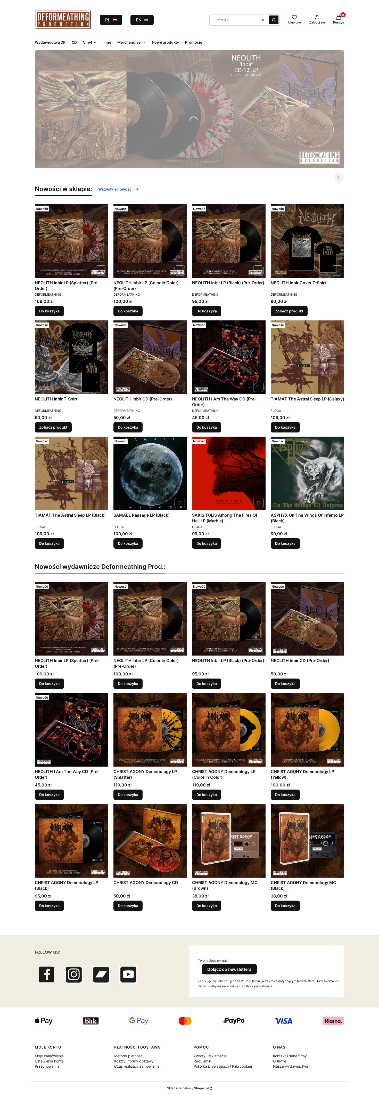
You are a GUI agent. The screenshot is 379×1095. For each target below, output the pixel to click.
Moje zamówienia (49, 1056)
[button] (273, 19)
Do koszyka (49, 311)
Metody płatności (128, 1056)
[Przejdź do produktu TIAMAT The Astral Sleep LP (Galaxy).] (307, 357)
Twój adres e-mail (212, 960)
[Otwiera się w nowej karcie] (46, 974)
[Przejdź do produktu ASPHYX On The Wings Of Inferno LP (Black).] (307, 473)
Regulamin (202, 1061)
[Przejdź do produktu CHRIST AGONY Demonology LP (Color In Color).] (229, 730)
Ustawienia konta (49, 1061)
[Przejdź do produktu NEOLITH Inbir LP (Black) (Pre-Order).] (229, 241)
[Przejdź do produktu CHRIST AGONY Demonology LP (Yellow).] (307, 730)
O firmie (279, 1061)
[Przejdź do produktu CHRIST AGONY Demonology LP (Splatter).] (150, 730)
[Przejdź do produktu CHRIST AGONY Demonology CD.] (150, 841)
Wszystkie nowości (115, 189)
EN (139, 19)
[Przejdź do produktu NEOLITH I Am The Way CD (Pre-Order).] (229, 357)
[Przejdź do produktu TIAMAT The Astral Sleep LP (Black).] (71, 473)
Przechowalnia (47, 1066)
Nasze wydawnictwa (290, 1066)
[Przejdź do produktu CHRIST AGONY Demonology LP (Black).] (71, 841)
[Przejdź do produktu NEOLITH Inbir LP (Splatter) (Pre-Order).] (71, 241)
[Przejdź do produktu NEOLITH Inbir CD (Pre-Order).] (150, 357)
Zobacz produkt (289, 311)
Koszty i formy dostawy (134, 1061)
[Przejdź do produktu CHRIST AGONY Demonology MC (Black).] (307, 841)
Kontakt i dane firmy (290, 1056)
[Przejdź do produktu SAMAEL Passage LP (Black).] (150, 473)
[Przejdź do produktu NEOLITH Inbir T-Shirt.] (71, 357)
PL (107, 19)
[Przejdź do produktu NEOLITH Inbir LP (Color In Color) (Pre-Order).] (150, 241)
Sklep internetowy (188, 1088)
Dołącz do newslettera (229, 969)
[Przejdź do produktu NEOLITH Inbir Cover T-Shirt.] (307, 241)
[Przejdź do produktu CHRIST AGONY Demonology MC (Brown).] (229, 841)
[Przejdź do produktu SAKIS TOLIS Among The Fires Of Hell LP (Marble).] (229, 473)
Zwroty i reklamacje (210, 1056)
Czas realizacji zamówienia (136, 1066)
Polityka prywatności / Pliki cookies (223, 1066)
